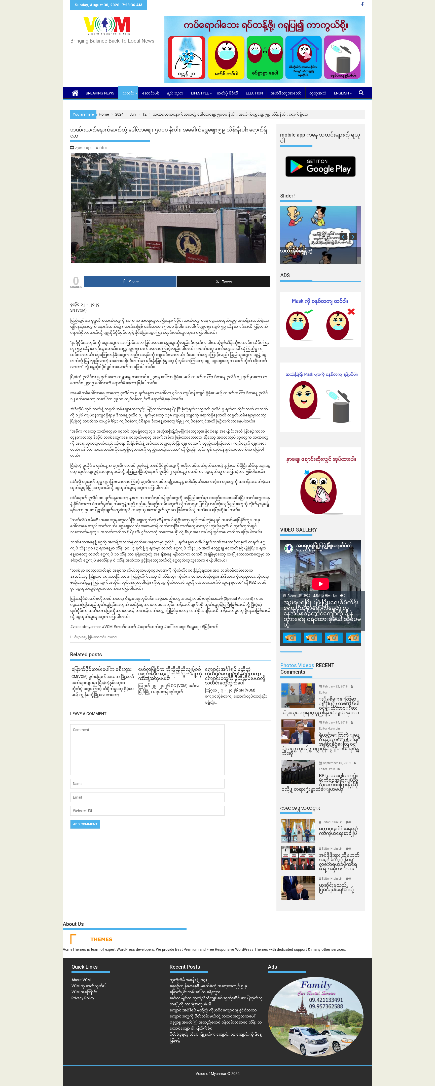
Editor (103, 148)
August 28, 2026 (299, 595)
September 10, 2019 (337, 763)
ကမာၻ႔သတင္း (300, 808)
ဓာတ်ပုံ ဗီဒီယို (227, 93)
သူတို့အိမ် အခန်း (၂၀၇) (188, 980)
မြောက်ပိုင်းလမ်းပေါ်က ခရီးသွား (195, 992)
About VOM (81, 980)
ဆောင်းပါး (150, 93)
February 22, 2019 (335, 686)
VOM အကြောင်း (84, 992)
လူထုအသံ (317, 93)
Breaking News (100, 93)
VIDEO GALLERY (298, 530)
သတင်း (128, 93)
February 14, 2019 (335, 722)
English (341, 93)
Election (254, 93)
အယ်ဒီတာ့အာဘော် (286, 93)
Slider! (287, 196)
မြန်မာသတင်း (97, 637)
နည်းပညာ (175, 93)
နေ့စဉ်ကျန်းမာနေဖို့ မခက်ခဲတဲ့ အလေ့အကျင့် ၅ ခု (208, 986)
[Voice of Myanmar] (75, 92)
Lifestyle (200, 93)
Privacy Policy (82, 998)
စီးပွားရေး (80, 637)
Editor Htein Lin (326, 595)
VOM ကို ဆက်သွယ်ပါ (88, 986)
